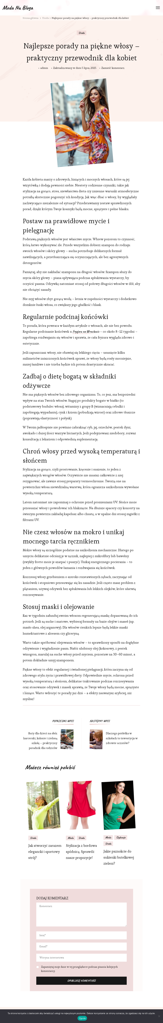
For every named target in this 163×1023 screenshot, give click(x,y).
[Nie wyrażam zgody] (159, 1016)
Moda (70, 838)
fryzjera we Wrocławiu (86, 332)
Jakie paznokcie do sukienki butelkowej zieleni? (118, 857)
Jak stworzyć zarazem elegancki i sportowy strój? (44, 851)
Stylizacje (120, 837)
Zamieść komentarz (112, 68)
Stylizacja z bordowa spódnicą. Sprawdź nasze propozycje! (81, 851)
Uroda (81, 33)
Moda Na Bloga (17, 7)
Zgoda (82, 1018)
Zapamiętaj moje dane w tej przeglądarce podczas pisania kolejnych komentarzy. (79, 969)
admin (44, 68)
